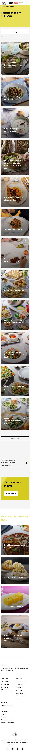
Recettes (7, 6)
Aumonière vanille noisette (14, 577)
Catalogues (4, 708)
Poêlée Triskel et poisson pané (14, 387)
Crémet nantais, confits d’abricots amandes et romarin (13, 638)
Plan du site (12, 744)
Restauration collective (7, 692)
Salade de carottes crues (14, 606)
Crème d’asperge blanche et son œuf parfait (14, 130)
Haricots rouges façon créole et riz (13, 98)
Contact (18, 699)
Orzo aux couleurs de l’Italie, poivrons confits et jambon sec (14, 354)
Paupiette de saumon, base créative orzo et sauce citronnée (15, 420)
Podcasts (3, 717)
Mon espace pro (5, 684)
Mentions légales (7, 742)
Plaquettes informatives (7, 719)
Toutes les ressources (7, 705)
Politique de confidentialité (20, 742)
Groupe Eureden (20, 693)
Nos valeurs (19, 684)
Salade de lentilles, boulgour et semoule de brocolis (13, 64)
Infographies (4, 714)
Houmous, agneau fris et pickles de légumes (14, 198)
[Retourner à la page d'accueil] (4, 3)
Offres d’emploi (20, 696)
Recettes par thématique (7, 722)
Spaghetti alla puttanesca (14, 229)
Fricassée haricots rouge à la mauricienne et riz (14, 260)
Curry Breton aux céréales (14, 291)
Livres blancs (4, 711)
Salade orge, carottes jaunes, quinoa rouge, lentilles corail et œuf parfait (12, 164)
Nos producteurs (20, 690)
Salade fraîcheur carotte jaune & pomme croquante (14, 321)
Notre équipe (19, 687)
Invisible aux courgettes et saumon (14, 546)
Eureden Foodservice (21, 682)
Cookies (19, 744)
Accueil (2, 6)
